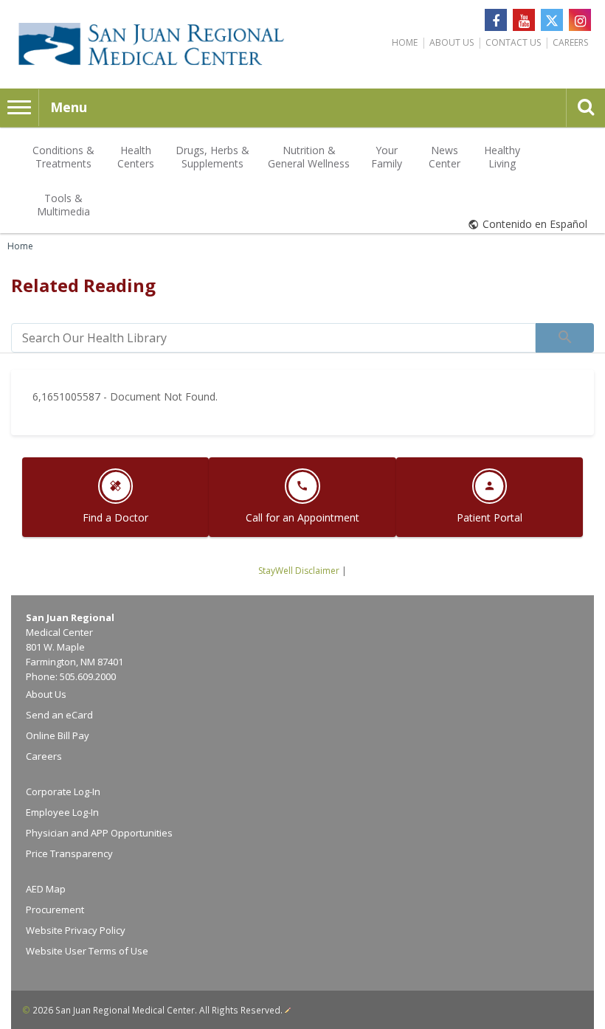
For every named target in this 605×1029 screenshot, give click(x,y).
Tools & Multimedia (63, 204)
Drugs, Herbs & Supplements (212, 156)
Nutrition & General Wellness (309, 156)
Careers (570, 42)
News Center (444, 156)
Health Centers (135, 156)
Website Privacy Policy (75, 930)
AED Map (46, 888)
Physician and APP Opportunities (99, 832)
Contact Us (513, 42)
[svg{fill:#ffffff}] (552, 20)
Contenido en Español (535, 224)
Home (405, 42)
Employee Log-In (62, 812)
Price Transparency (69, 853)
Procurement (55, 909)
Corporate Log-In (63, 791)
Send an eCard (59, 714)
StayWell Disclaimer (298, 570)
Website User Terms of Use (87, 950)
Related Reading (83, 285)
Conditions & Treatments (63, 156)
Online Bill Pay (57, 735)
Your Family (386, 156)
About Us (451, 42)
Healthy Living (502, 156)
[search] (273, 338)
